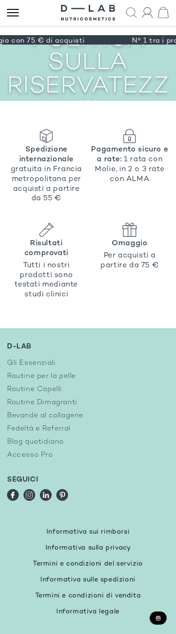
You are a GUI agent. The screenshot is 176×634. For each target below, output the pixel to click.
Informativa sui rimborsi (88, 532)
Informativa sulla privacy (88, 547)
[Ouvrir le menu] (13, 13)
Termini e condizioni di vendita (88, 595)
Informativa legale (88, 611)
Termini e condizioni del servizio (88, 563)
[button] (131, 13)
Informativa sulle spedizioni (88, 579)
